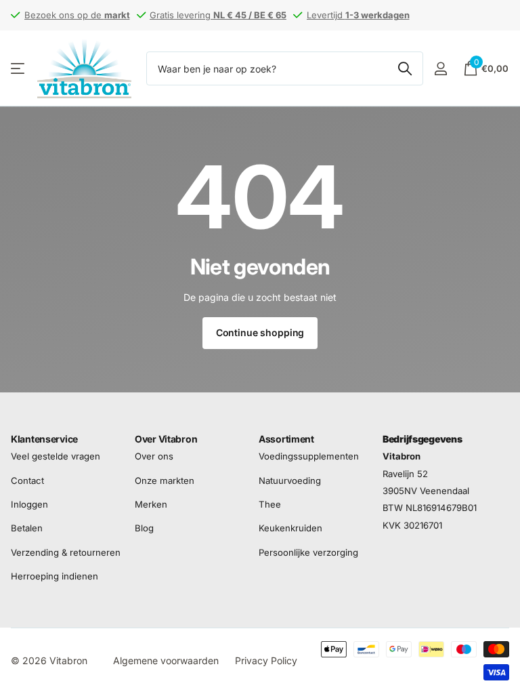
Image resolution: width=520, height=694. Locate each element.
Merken (151, 504)
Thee (270, 504)
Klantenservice (44, 439)
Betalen (27, 528)
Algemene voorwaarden (166, 660)
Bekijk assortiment (18, 69)
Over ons (154, 456)
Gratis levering (218, 14)
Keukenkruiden (290, 528)
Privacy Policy (266, 660)
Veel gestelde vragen (55, 456)
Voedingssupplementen (309, 456)
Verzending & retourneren (66, 552)
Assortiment (286, 439)
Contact (27, 480)
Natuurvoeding (290, 480)
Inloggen (29, 504)
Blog (144, 528)
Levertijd (358, 14)
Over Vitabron (166, 439)
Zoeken (404, 68)
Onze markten (164, 480)
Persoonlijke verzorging (308, 552)
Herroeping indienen (54, 576)
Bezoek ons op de (77, 14)
